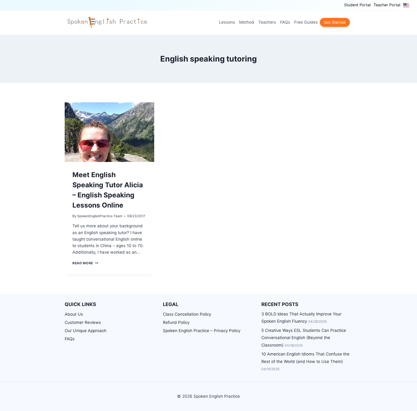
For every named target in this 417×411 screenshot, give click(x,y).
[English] (406, 5)
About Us (74, 314)
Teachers (267, 22)
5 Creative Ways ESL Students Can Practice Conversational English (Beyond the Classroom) (303, 338)
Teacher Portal (387, 4)
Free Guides (306, 22)
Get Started (335, 22)
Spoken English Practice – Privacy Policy (201, 330)
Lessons (227, 22)
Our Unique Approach (85, 330)
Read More (85, 263)
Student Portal (357, 4)
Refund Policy (176, 322)
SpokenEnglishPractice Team (99, 216)
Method (246, 22)
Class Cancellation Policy (187, 314)
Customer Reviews (83, 322)
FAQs (285, 22)
